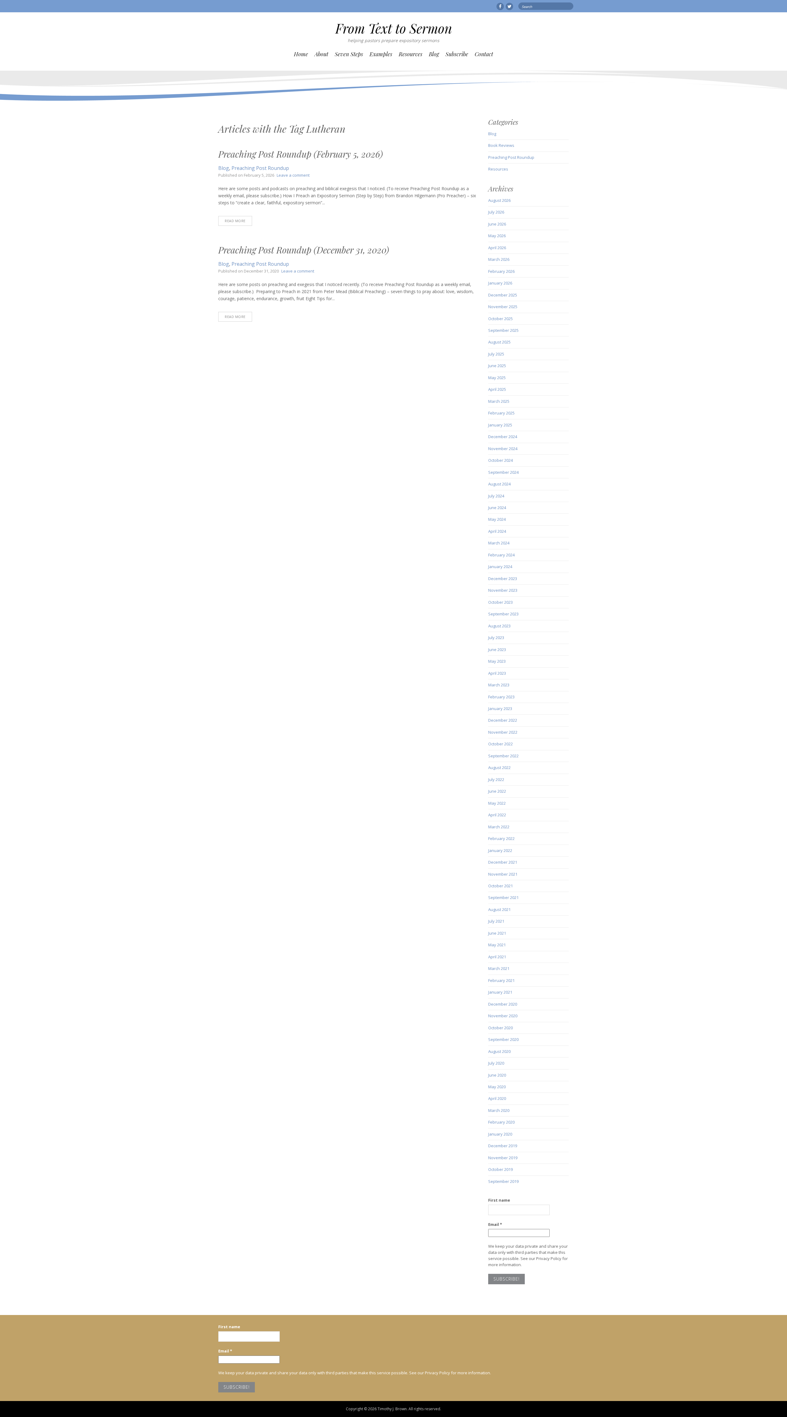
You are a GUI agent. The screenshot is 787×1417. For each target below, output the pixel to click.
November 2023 (502, 590)
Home (301, 54)
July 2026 (496, 212)
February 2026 (501, 271)
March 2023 (498, 685)
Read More (235, 220)
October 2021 (500, 886)
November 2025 (502, 306)
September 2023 (503, 614)
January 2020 (500, 1134)
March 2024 (498, 543)
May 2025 (497, 377)
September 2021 (503, 897)
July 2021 (496, 921)
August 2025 (499, 342)
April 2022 (497, 815)
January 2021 (500, 992)
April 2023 (497, 673)
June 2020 (497, 1075)
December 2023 (502, 578)
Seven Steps (349, 54)
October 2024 (500, 460)
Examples (381, 54)
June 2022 (497, 791)
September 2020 (503, 1039)
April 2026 (497, 247)
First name (499, 1200)
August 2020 (499, 1051)
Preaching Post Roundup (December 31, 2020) (303, 250)
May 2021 (497, 945)
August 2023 (499, 626)
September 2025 (503, 330)
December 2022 (502, 720)
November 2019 (502, 1157)
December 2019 (502, 1145)
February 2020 (501, 1122)
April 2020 (497, 1098)
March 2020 (498, 1110)
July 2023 (496, 637)
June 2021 (497, 933)
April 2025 (497, 389)
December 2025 (502, 295)
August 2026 (499, 200)
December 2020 (502, 1004)
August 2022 (499, 767)
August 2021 (499, 909)
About (321, 54)
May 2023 (497, 661)
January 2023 (500, 708)
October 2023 (500, 602)
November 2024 (502, 448)
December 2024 (502, 436)
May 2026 (497, 235)
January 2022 (500, 850)
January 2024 (500, 566)
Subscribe (456, 54)
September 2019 (503, 1181)
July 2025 (496, 354)
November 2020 (502, 1016)
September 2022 (503, 756)
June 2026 (497, 224)
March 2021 (498, 968)
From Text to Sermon (393, 28)
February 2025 (501, 413)
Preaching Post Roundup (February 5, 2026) (300, 154)
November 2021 (502, 874)
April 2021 (497, 957)
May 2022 (497, 803)
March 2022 (498, 827)
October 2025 (500, 318)
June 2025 (497, 365)
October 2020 (500, 1027)
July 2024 (496, 496)
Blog (434, 54)
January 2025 (500, 425)
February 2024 (501, 555)
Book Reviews (501, 145)
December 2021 (502, 862)
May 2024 (497, 519)
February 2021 (501, 980)
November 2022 (502, 732)
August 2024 (499, 484)
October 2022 (500, 744)
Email (495, 1224)
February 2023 (501, 697)
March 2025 (498, 401)
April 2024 (497, 531)
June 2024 (497, 507)
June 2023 (497, 649)
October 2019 (500, 1169)
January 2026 (500, 283)
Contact (484, 54)
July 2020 (496, 1063)
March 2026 (498, 259)
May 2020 (497, 1086)
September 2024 (503, 472)
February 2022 (501, 838)
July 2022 (496, 779)
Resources (410, 54)
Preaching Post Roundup (260, 168)
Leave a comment (293, 175)
